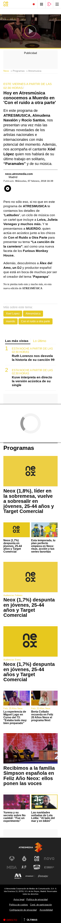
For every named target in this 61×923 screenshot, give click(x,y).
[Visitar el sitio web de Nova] (49, 858)
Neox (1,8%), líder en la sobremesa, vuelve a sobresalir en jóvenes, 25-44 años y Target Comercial (28, 501)
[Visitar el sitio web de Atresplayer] (30, 876)
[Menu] (57, 4)
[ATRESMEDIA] (30, 847)
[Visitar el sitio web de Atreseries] (24, 867)
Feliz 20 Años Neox (13, 708)
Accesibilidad (46, 910)
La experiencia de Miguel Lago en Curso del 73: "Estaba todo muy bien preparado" (15, 717)
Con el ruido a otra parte (35, 321)
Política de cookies (18, 904)
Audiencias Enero (12, 659)
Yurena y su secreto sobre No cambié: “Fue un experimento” (14, 816)
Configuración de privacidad (23, 910)
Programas (18, 447)
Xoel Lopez (13, 313)
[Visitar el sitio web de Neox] (37, 858)
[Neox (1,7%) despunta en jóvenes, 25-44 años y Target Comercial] (16, 529)
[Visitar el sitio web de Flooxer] (43, 876)
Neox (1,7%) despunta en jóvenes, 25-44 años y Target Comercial (12, 546)
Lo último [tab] (39, 341)
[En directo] (34, 4)
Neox (6, 71)
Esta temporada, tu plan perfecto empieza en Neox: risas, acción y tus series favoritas (43, 546)
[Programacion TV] (41, 4)
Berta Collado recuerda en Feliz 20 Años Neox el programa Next (42, 716)
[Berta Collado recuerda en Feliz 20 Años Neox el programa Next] (44, 698)
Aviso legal (19, 899)
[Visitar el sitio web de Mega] (12, 867)
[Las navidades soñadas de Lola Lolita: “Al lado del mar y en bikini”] (44, 802)
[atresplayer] (49, 4)
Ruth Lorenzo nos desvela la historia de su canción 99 (33, 358)
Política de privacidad (37, 899)
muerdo (10, 321)
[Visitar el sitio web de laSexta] (24, 858)
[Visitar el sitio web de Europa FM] (49, 867)
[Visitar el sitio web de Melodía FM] (18, 876)
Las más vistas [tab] (16, 341)
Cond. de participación (41, 904)
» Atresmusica (33, 71)
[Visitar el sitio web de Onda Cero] (37, 867)
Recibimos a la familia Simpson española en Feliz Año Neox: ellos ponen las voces (29, 776)
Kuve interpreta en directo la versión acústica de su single (32, 381)
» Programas (18, 71)
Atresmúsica (33, 313)
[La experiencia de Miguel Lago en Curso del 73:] (16, 698)
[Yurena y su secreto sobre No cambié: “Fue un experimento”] (16, 802)
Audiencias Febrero (12, 595)
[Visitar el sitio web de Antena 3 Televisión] (12, 858)
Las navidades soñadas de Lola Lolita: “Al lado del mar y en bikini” (43, 816)
